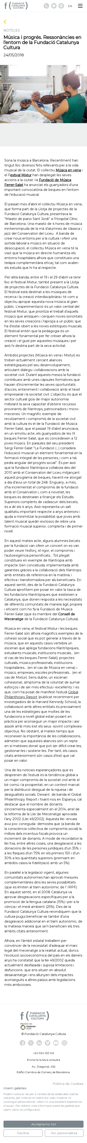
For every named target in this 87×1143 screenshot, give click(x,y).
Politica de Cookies (68, 1084)
